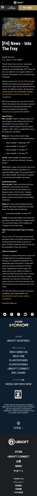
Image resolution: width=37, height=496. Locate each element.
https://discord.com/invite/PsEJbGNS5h (15, 112)
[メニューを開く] (2, 7)
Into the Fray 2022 (21, 81)
